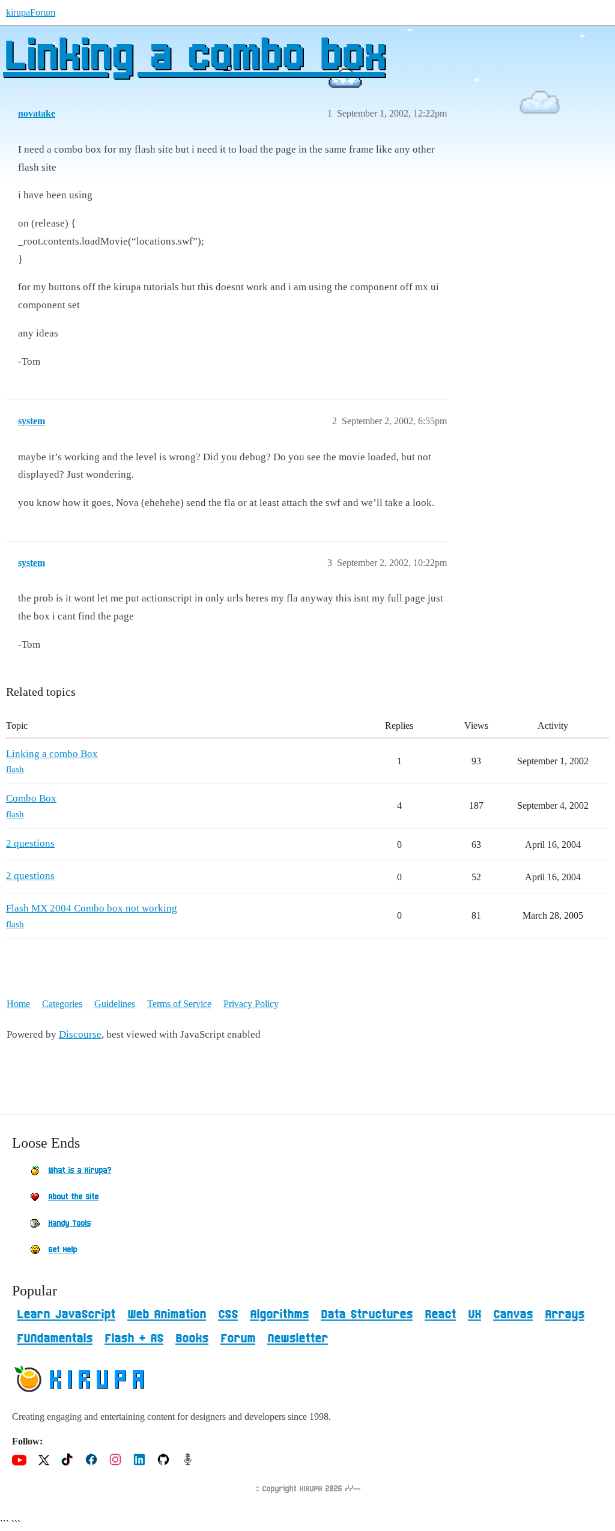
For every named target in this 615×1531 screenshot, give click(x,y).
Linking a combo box (194, 57)
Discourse (80, 1034)
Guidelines (114, 1004)
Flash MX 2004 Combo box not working (91, 908)
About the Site (73, 1197)
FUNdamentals (54, 1339)
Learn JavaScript (66, 1314)
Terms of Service (179, 1004)
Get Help (62, 1250)
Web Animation (166, 1314)
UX (474, 1314)
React (440, 1314)
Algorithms (279, 1314)
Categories (62, 1004)
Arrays (564, 1314)
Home (18, 1004)
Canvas (513, 1314)
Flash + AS (134, 1339)
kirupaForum (30, 12)
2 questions (30, 843)
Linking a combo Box (52, 753)
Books (191, 1339)
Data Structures (367, 1314)
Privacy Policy (251, 1004)
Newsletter (297, 1339)
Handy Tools (69, 1223)
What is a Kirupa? (79, 1170)
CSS (228, 1314)
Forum (237, 1339)
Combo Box (31, 798)
